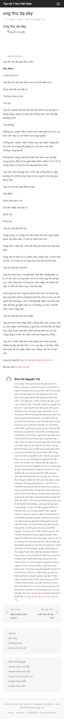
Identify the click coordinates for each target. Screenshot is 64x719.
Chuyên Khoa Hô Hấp (19, 671)
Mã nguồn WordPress (43, 704)
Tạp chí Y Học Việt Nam (17, 3)
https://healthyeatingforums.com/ (36, 359)
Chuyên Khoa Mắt (17, 681)
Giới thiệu (13, 638)
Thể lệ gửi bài (15, 642)
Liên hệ (11, 633)
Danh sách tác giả (17, 647)
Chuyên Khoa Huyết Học (20, 676)
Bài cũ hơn (18, 613)
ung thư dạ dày (22, 366)
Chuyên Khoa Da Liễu (18, 666)
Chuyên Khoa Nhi (16, 685)
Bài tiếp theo (46, 613)
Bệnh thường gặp (17, 661)
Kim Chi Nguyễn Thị (35, 19)
